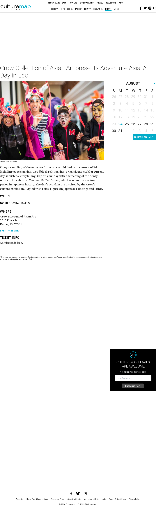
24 (120, 124)
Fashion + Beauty (83, 9)
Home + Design (66, 9)
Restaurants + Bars (57, 3)
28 (146, 124)
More (116, 9)
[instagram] (149, 8)
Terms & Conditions (117, 499)
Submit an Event (57, 499)
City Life (73, 3)
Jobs (104, 499)
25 (127, 124)
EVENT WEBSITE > (10, 230)
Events (108, 9)
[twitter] (145, 8)
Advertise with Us (91, 499)
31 (120, 131)
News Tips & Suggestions (37, 499)
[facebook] (140, 8)
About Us (19, 499)
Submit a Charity (74, 499)
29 (152, 124)
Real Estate (111, 3)
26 (133, 124)
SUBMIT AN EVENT (144, 137)
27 (140, 124)
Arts (121, 3)
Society (54, 9)
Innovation (98, 9)
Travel (100, 3)
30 (114, 131)
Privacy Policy (134, 499)
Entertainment (87, 3)
